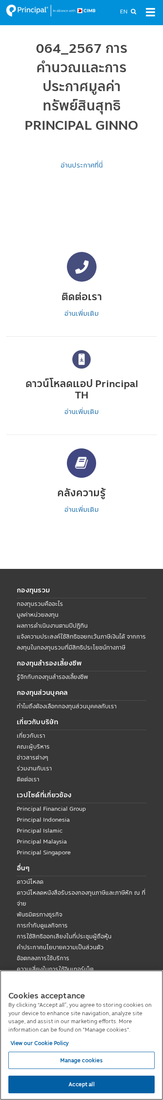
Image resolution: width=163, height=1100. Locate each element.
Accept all (81, 1084)
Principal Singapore (44, 852)
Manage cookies (81, 1060)
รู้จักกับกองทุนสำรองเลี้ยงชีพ (52, 677)
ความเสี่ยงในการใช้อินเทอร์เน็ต (55, 969)
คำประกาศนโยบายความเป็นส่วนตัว (60, 947)
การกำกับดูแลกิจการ (42, 925)
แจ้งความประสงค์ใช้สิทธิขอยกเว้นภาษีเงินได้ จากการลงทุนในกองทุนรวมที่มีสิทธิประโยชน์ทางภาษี (81, 642)
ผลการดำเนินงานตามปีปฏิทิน (52, 625)
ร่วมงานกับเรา (34, 768)
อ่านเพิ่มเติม (81, 313)
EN (123, 11)
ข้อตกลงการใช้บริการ (43, 958)
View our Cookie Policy (39, 1043)
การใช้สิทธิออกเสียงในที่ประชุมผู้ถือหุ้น (64, 936)
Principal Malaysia (42, 841)
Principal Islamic (40, 830)
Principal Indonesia (43, 819)
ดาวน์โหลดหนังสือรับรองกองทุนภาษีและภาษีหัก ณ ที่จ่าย (81, 898)
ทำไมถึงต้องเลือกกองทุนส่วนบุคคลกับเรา (67, 706)
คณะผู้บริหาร (33, 746)
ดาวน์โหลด (30, 881)
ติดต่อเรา (28, 779)
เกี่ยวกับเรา (31, 735)
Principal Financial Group (51, 808)
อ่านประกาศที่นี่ (82, 165)
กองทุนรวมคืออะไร (40, 604)
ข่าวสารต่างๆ (32, 757)
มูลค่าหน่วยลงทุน (38, 614)
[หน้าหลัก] (50, 10)
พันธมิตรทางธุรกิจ (39, 914)
